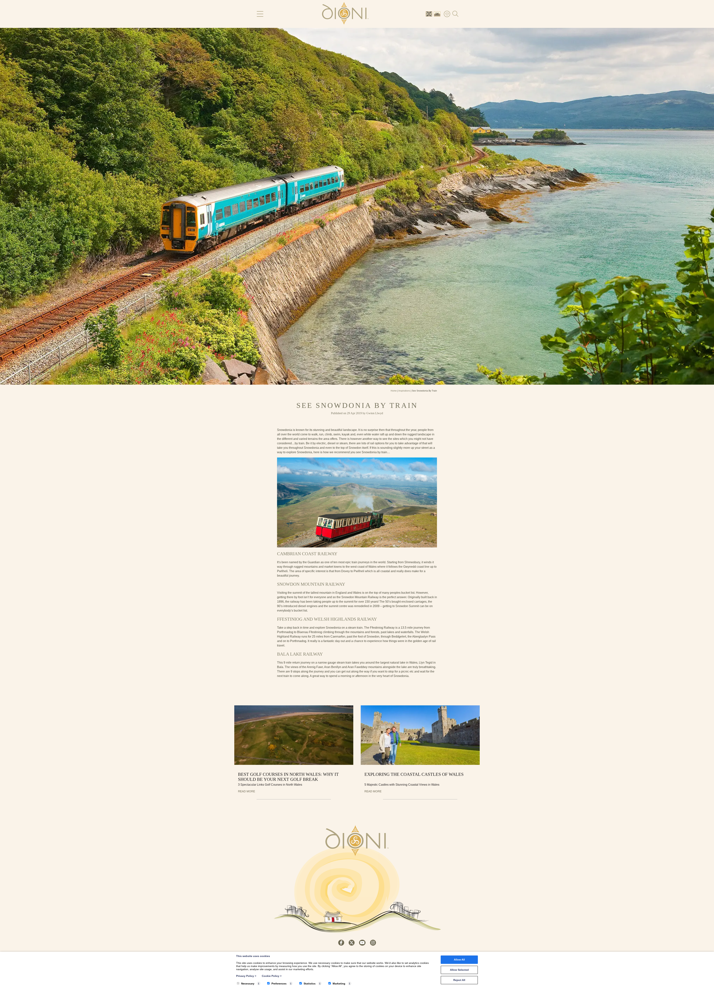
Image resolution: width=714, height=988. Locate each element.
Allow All (459, 959)
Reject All (459, 980)
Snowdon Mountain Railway (311, 584)
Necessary (247, 983)
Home (394, 390)
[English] (430, 13)
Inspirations (404, 390)
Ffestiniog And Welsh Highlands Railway (327, 619)
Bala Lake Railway (300, 654)
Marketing (339, 983)
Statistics (310, 983)
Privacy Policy (246, 975)
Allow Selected (459, 969)
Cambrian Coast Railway (307, 553)
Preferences (279, 983)
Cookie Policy (272, 975)
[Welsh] (438, 13)
